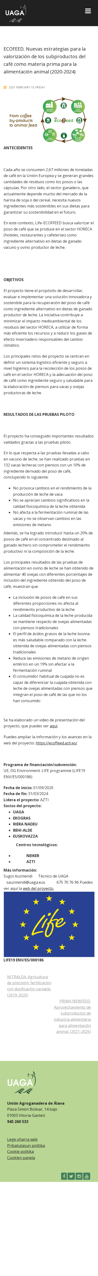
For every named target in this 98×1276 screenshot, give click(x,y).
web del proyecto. (38, 888)
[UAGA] (16, 12)
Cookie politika (20, 1151)
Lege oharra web (22, 1139)
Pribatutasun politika (26, 1145)
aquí (53, 726)
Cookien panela (21, 1157)
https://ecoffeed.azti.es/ (56, 743)
